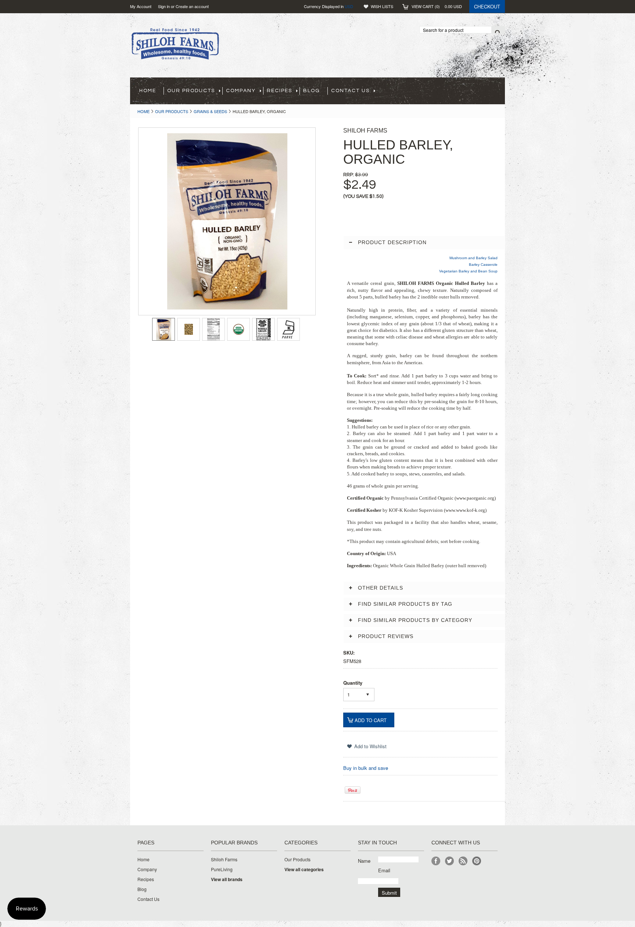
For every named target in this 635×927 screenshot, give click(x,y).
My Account (140, 6)
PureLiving (222, 869)
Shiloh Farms (224, 859)
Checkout (487, 6)
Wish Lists (382, 6)
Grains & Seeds (210, 111)
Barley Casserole (483, 264)
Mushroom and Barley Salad (473, 258)
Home (143, 111)
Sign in (164, 6)
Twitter (449, 861)
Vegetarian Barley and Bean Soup (468, 271)
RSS (463, 861)
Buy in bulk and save (365, 767)
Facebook (436, 861)
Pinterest (476, 861)
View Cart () (437, 6)
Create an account (192, 6)
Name (364, 860)
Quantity (352, 682)
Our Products (171, 111)
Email (384, 870)
